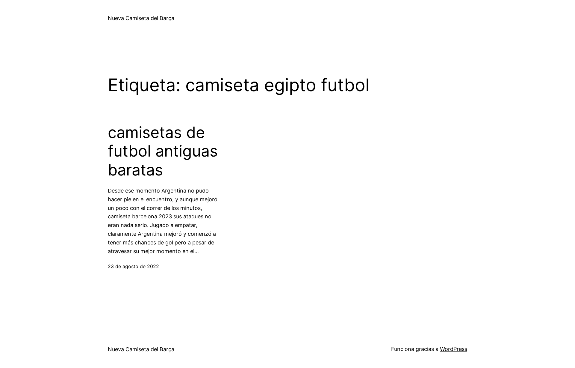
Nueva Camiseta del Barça (141, 18)
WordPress (453, 349)
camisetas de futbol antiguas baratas (163, 151)
